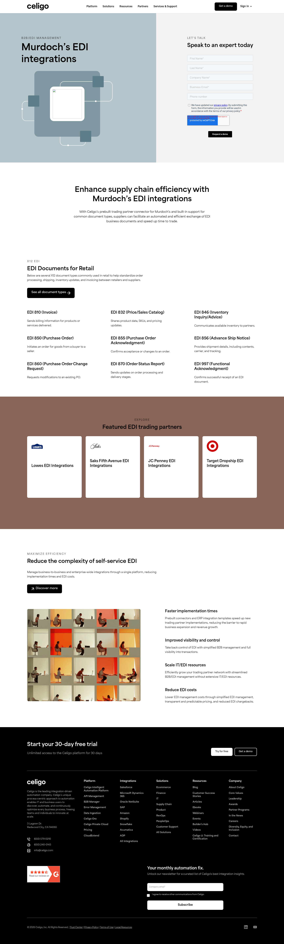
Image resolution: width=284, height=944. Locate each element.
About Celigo (236, 787)
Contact (233, 836)
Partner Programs (239, 810)
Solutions (108, 6)
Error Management (95, 807)
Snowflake (126, 824)
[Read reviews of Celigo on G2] (43, 874)
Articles (197, 802)
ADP (122, 836)
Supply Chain (164, 804)
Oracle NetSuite (129, 802)
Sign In (244, 6)
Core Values (236, 793)
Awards (233, 804)
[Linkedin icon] (246, 927)
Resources (125, 6)
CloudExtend (91, 836)
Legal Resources (123, 927)
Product (161, 810)
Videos (197, 830)
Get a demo (226, 6)
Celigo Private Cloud (96, 824)
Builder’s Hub (200, 824)
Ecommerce (163, 787)
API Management (94, 796)
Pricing (88, 830)
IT (157, 799)
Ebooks (197, 807)
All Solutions (163, 832)
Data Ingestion (92, 813)
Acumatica (126, 830)
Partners (143, 6)
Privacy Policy (91, 927)
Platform (91, 6)
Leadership (235, 799)
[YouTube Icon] (255, 927)
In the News (236, 816)
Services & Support (165, 6)
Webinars (198, 813)
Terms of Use (106, 927)
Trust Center (76, 927)
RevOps (160, 816)
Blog (195, 787)
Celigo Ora (90, 819)
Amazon (125, 813)
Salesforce (126, 787)
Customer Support (167, 827)
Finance (161, 793)
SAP (122, 807)
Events (197, 819)
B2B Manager (92, 802)
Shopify (124, 819)
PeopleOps (162, 821)
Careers (233, 821)
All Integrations (129, 841)
